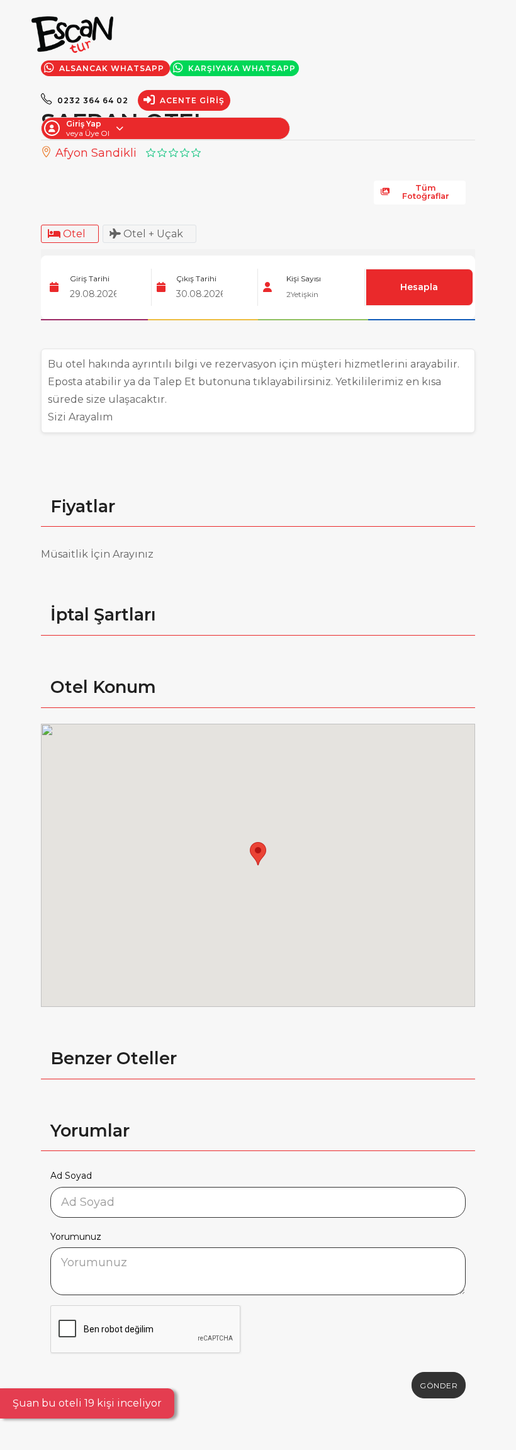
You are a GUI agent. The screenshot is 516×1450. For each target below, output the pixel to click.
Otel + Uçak (152, 234)
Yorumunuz (75, 1236)
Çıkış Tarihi (196, 278)
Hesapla (419, 287)
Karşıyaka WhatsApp (241, 68)
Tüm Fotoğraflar (425, 192)
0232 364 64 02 (91, 100)
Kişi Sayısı (303, 278)
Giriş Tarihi (89, 278)
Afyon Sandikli (94, 153)
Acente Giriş (191, 100)
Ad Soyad (71, 1175)
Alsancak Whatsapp (112, 68)
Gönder (438, 1385)
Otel (73, 234)
